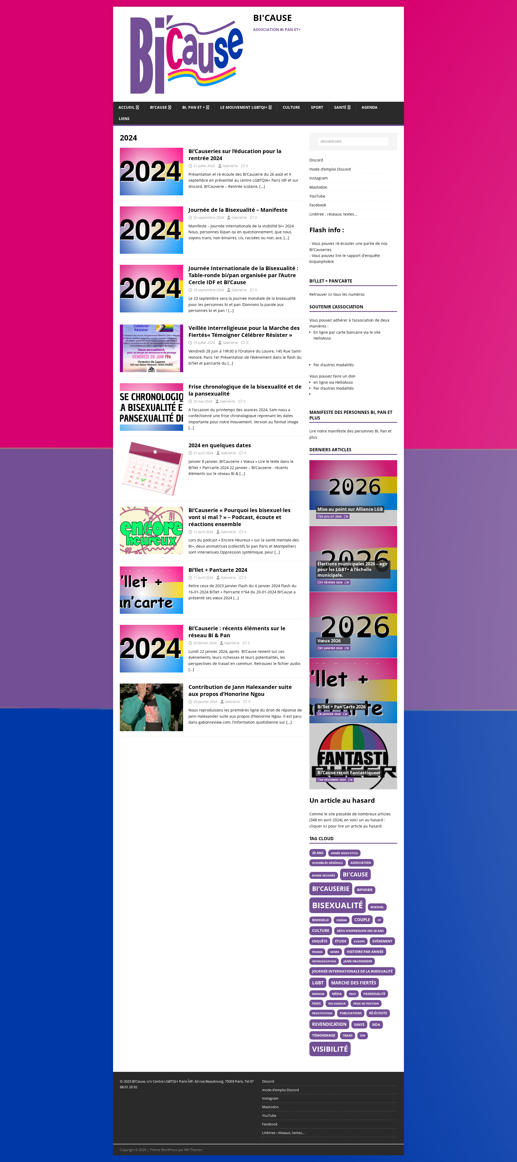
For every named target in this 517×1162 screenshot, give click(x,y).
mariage (318, 994)
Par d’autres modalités (333, 364)
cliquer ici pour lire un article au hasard (345, 826)
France (317, 952)
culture (320, 930)
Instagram (318, 178)
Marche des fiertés (353, 983)
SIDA (376, 1024)
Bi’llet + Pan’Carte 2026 (341, 707)
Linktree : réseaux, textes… (333, 214)
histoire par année (365, 951)
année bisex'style (344, 853)
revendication (329, 1024)
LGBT (318, 983)
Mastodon (318, 187)
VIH (362, 1035)
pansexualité (374, 994)
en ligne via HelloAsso (333, 382)
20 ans (317, 853)
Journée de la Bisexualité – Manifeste (238, 209)
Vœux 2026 (329, 641)
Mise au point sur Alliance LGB (350, 509)
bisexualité (337, 905)
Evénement (382, 941)
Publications (351, 1013)
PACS (352, 994)
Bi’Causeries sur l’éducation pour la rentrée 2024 (234, 154)
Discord (316, 160)
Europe (359, 941)
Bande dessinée (323, 875)
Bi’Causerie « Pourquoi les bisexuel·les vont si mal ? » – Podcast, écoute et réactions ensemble (239, 517)
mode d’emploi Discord (330, 169)
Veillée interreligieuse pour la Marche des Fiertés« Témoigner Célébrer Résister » (244, 331)
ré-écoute (378, 1013)
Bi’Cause (158, 107)
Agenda (370, 107)
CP (379, 920)
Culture (291, 107)
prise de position (366, 1003)
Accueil (126, 107)
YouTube (317, 196)
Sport (317, 107)
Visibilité (330, 1049)
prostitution (322, 1013)
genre (334, 952)
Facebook (317, 204)
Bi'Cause (355, 874)
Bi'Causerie (331, 888)
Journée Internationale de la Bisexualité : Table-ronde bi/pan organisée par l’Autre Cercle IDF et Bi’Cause (243, 275)
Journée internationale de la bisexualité (352, 971)
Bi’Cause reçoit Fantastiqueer (348, 773)
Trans (347, 1035)
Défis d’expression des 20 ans (360, 931)
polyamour (337, 1003)
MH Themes (193, 1149)
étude (340, 941)
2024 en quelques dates (219, 445)
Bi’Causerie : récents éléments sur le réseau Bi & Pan (236, 632)
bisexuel (377, 907)
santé (359, 1024)
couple (362, 919)
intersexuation (324, 961)
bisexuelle (320, 920)
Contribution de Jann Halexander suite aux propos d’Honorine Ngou (240, 690)
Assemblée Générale (327, 863)
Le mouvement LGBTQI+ (243, 107)
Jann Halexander (358, 961)
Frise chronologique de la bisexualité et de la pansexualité (245, 390)
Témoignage (323, 1035)
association (361, 863)
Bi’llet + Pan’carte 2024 (217, 569)
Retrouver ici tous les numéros (337, 294)
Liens (124, 118)
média (337, 994)
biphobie (365, 890)
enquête (319, 941)
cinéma (341, 920)
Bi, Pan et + (193, 107)
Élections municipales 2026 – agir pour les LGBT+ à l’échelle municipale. (352, 569)
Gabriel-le (230, 165)
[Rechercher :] (353, 141)
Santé (340, 107)
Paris (316, 1003)
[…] (262, 186)
